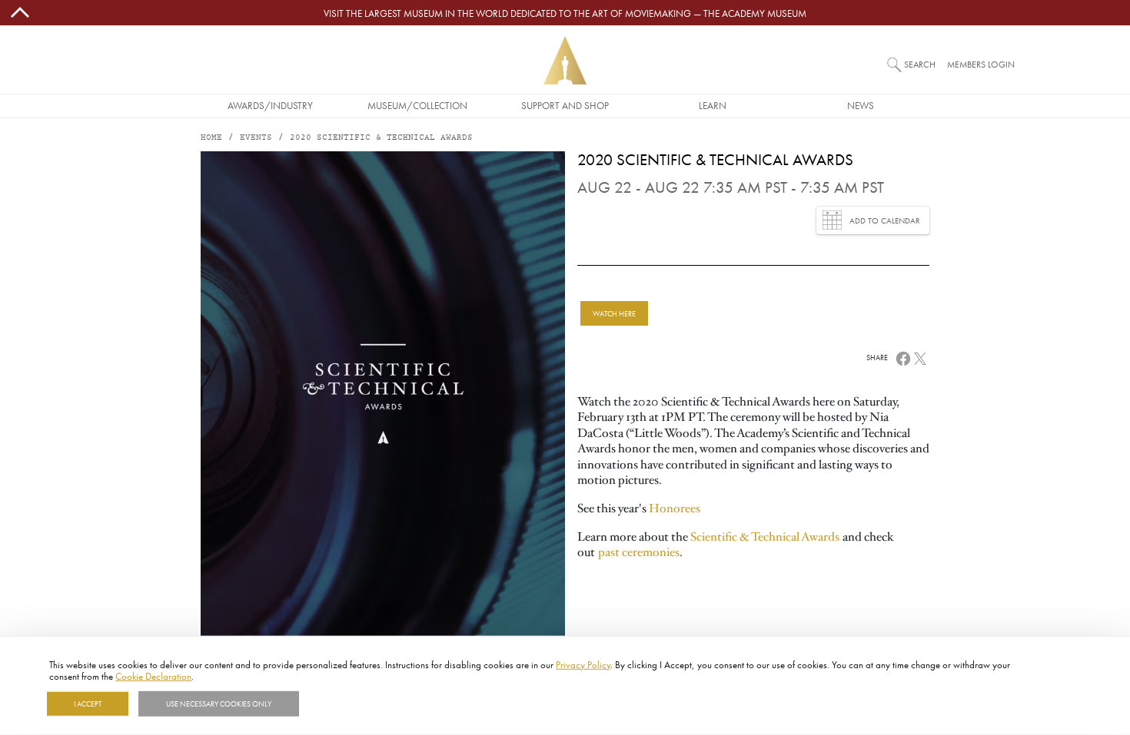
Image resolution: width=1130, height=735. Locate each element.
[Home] (565, 60)
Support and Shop (565, 105)
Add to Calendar (884, 220)
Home (211, 138)
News (860, 105)
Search (920, 64)
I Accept (87, 703)
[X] (920, 357)
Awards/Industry (270, 105)
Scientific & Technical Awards (764, 536)
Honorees (674, 508)
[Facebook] (903, 357)
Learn (712, 105)
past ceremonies (639, 552)
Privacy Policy (583, 664)
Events (256, 138)
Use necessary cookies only (218, 703)
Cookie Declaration (153, 676)
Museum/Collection (417, 105)
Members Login (981, 64)
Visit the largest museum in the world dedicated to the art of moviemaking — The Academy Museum (565, 13)
